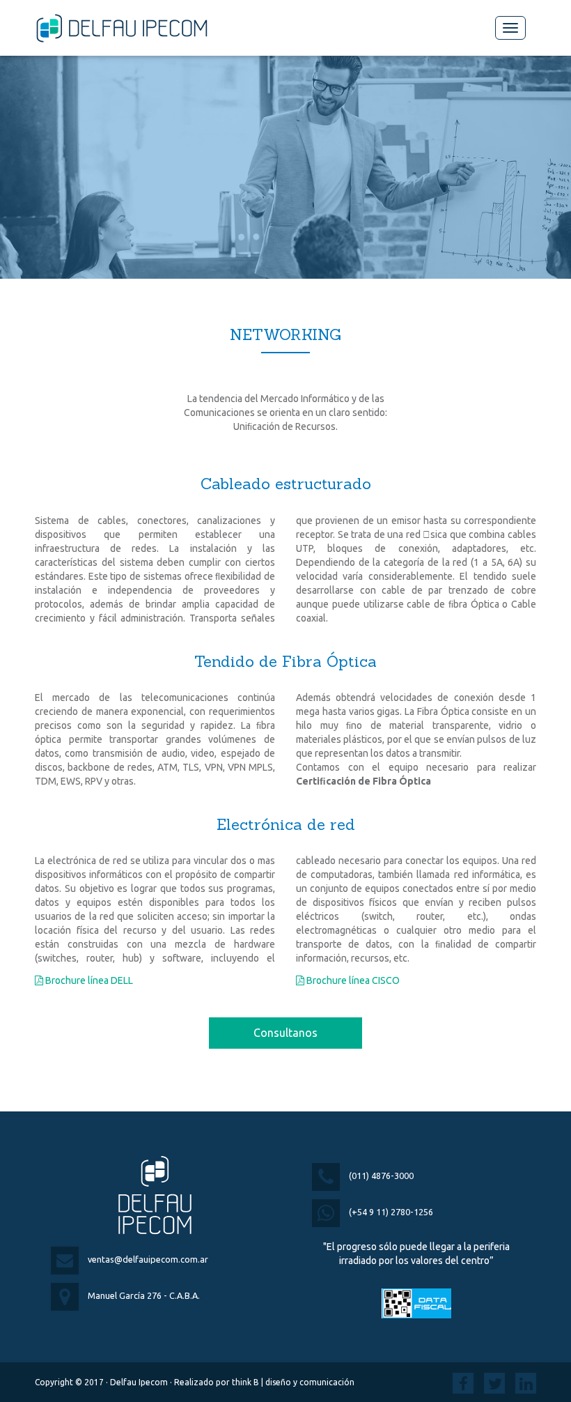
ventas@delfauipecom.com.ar (148, 1259)
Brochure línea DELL (88, 980)
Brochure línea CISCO (352, 980)
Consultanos (285, 1032)
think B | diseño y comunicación (293, 1382)
